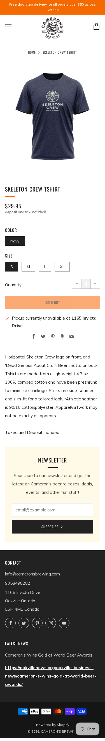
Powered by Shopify (52, 725)
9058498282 (17, 583)
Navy (14, 241)
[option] (52, 116)
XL (62, 266)
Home (32, 52)
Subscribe (49, 526)
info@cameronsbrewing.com (32, 574)
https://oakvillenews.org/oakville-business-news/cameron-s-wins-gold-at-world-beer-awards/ (51, 676)
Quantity (13, 284)
